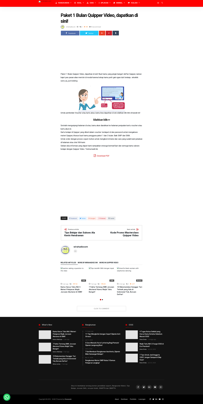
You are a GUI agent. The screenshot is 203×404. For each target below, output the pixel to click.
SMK (83, 280)
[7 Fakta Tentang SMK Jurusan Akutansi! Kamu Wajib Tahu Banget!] (101, 274)
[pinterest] (109, 33)
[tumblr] (116, 33)
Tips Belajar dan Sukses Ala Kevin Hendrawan (79, 233)
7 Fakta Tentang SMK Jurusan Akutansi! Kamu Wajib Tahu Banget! (101, 289)
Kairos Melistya (57, 339)
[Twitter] (144, 387)
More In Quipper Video (108, 263)
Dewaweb (68, 399)
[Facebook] (138, 387)
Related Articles (68, 263)
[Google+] (149, 387)
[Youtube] (155, 387)
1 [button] (100, 299)
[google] (102, 33)
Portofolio (133, 399)
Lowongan (142, 399)
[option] (73, 280)
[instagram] (160, 387)
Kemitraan (124, 399)
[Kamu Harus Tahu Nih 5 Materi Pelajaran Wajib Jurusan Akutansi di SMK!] (73, 274)
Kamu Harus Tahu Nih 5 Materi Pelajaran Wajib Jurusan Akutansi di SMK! (71, 289)
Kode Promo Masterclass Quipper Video (124, 233)
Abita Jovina (56, 364)
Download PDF (103, 156)
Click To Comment (101, 309)
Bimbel (139, 280)
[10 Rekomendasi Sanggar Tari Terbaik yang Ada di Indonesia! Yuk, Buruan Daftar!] (129, 274)
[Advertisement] (101, 55)
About (117, 399)
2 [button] (102, 299)
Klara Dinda (143, 339)
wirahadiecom (70, 27)
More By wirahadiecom (88, 263)
